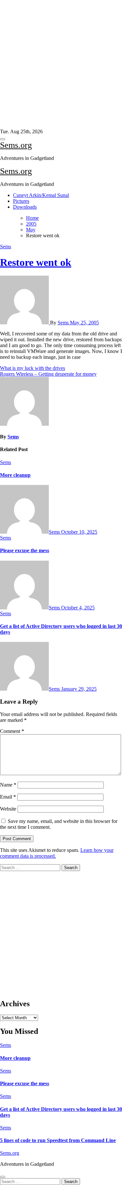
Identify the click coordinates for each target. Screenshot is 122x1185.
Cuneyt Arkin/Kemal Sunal (41, 195)
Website (8, 809)
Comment (12, 731)
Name (8, 785)
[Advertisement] (58, 64)
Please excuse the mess (24, 550)
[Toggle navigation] (2, 139)
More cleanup (15, 475)
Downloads (25, 207)
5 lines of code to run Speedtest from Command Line (58, 1140)
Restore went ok (35, 262)
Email (8, 797)
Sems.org (16, 145)
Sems (5, 246)
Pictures (21, 201)
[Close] (2, 1177)
